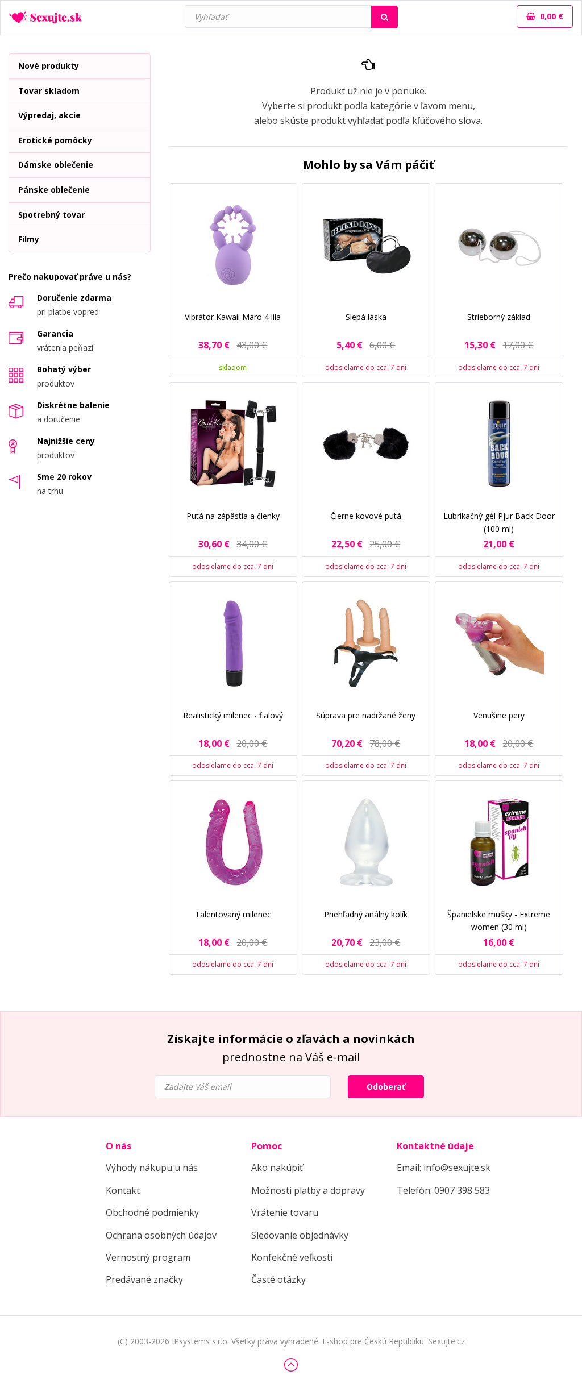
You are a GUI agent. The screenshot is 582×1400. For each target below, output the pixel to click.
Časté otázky (278, 1279)
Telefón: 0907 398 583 (443, 1190)
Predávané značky (144, 1279)
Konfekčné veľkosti (291, 1257)
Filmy (28, 239)
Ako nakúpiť (277, 1167)
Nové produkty (48, 65)
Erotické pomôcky (55, 140)
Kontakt (123, 1190)
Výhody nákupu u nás (152, 1167)
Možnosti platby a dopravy (308, 1190)
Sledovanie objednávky (299, 1235)
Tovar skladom (49, 90)
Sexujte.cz (446, 1341)
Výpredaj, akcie (49, 115)
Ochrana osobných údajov (161, 1235)
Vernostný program (148, 1257)
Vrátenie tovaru (284, 1212)
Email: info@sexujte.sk (443, 1167)
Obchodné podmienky (152, 1212)
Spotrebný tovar (51, 214)
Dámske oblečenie (55, 164)
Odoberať (386, 1086)
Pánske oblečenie (54, 189)
